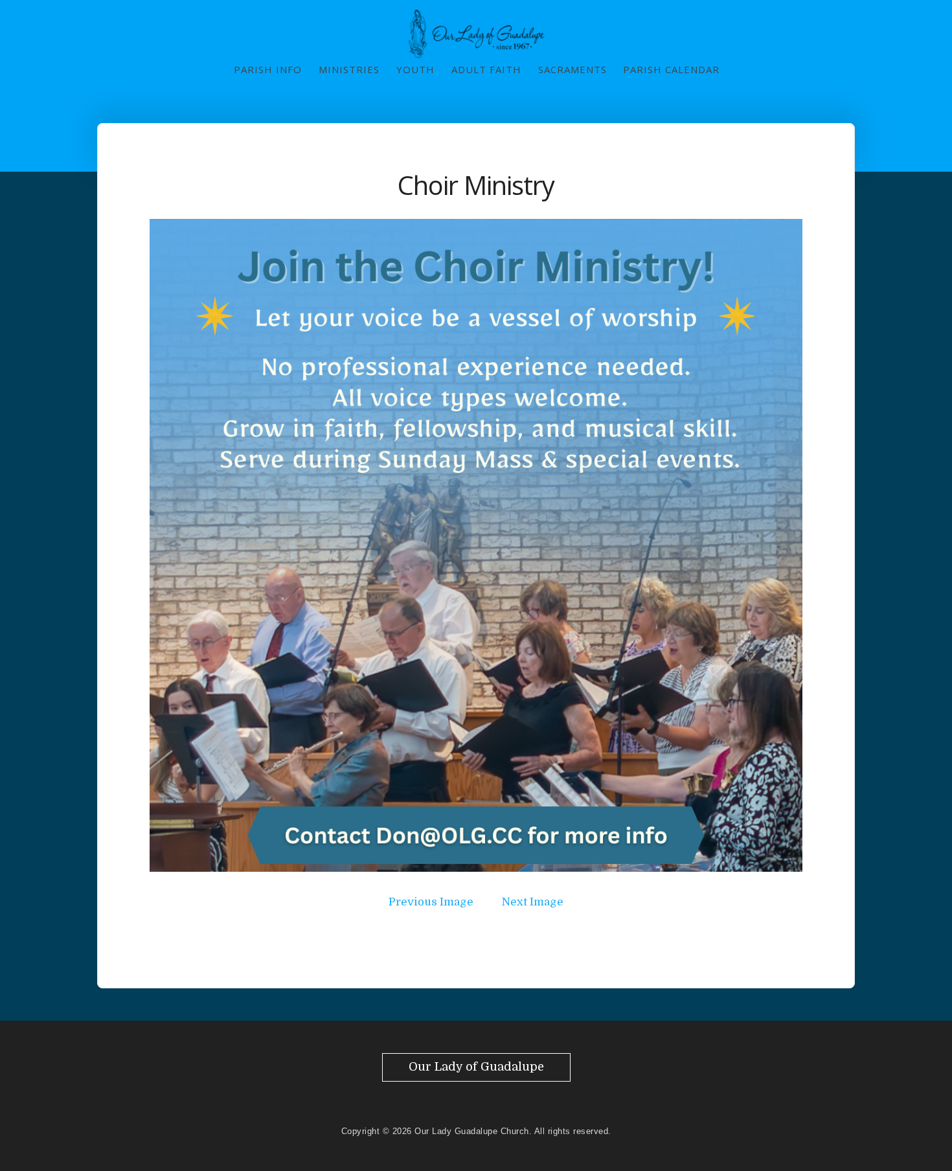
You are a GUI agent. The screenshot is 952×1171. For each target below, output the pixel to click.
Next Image (532, 902)
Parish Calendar (671, 69)
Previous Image (431, 902)
